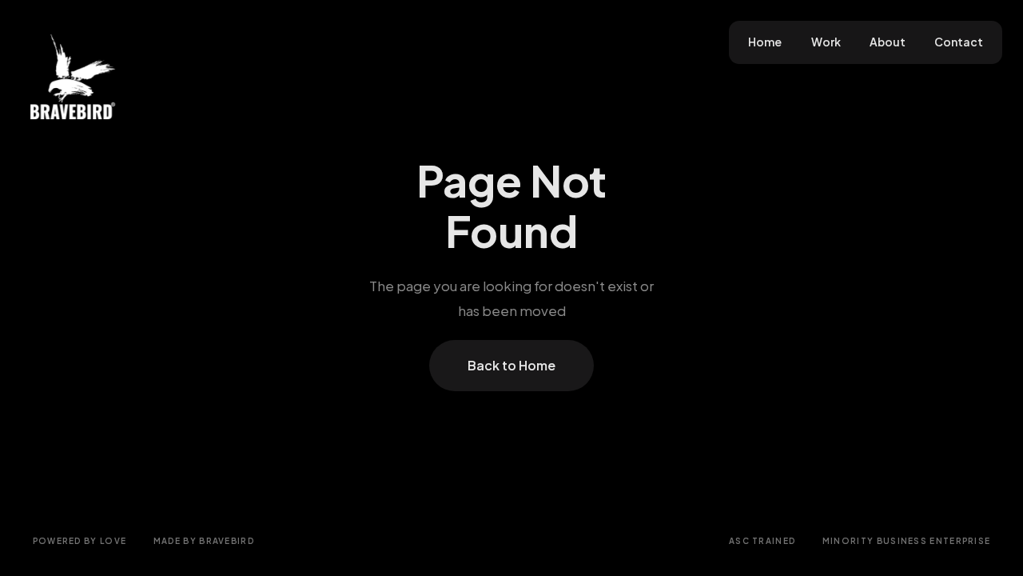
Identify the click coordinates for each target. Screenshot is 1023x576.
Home (765, 42)
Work (826, 42)
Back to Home (511, 365)
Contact (958, 42)
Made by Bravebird (203, 541)
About (888, 42)
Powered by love (80, 541)
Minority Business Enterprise (906, 541)
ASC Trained (762, 541)
